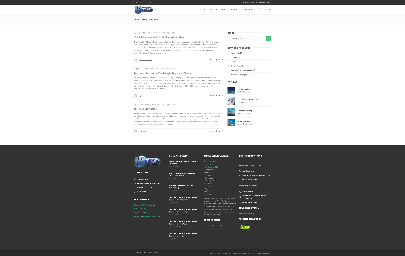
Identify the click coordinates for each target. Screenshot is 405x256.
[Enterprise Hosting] (231, 122)
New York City (210, 164)
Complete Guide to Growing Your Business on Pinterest (183, 234)
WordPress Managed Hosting (242, 75)
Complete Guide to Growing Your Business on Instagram (183, 198)
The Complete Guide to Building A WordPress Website (183, 174)
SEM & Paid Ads (170, 69)
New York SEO (210, 162)
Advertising (235, 53)
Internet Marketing (145, 109)
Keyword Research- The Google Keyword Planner (163, 73)
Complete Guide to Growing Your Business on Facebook (183, 210)
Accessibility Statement (262, 253)
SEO (232, 62)
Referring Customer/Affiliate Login (147, 216)
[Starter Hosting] (231, 90)
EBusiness (234, 57)
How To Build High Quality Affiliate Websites (183, 162)
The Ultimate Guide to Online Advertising (159, 37)
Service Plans (236, 66)
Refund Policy (226, 253)
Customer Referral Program (144, 205)
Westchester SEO (211, 167)
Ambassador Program (142, 209)
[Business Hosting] (231, 112)
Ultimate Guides (168, 33)
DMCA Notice (248, 253)
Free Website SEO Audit (213, 226)
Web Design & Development (241, 70)
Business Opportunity (247, 214)
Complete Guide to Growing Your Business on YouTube (183, 222)
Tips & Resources (172, 104)
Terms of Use (237, 253)
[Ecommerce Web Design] (231, 101)
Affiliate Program (140, 213)
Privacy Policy (215, 253)
